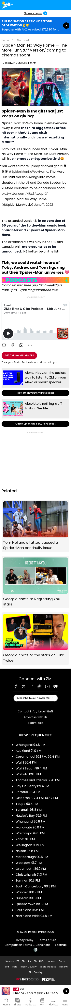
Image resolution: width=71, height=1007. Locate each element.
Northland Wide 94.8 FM (34, 916)
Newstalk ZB (12, 961)
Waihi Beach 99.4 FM (31, 768)
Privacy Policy (24, 940)
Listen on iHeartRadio (35, 991)
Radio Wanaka (48, 966)
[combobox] (30, 345)
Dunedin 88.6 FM (28, 898)
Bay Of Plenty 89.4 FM (32, 786)
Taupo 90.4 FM (27, 804)
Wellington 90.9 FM (30, 845)
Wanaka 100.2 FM (29, 892)
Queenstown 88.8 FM (32, 904)
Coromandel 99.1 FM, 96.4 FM (38, 756)
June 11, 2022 (43, 204)
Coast (62, 961)
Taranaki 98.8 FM (29, 809)
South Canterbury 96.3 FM (36, 886)
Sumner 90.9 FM (28, 880)
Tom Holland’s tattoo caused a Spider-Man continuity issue (35, 526)
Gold (14, 966)
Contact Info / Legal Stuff (35, 711)
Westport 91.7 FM (29, 863)
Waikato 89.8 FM (28, 774)
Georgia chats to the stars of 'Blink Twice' (35, 638)
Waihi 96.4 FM (26, 762)
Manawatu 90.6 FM (30, 827)
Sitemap (61, 945)
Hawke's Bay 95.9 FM (31, 815)
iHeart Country (28, 966)
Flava (6, 966)
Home (5, 40)
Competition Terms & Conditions (27, 945)
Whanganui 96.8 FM (30, 821)
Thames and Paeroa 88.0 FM (38, 780)
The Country (35, 972)
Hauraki (51, 961)
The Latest (23, 40)
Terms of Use (47, 940)
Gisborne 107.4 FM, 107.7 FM (37, 798)
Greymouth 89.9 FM (31, 868)
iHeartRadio (35, 723)
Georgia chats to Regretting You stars (35, 582)
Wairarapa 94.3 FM (30, 833)
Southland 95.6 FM (30, 910)
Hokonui (63, 966)
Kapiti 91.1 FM (25, 839)
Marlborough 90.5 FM (32, 857)
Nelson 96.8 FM (27, 851)
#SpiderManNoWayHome (28, 171)
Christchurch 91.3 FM (31, 874)
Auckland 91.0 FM (28, 750)
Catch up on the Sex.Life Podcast (35, 413)
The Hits (26, 961)
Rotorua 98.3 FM (28, 792)
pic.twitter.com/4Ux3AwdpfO (24, 193)
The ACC (39, 961)
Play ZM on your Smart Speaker (35, 382)
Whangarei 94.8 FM (30, 745)
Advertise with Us (35, 717)
